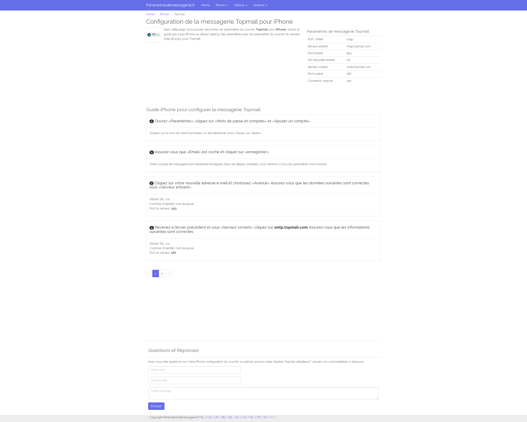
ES (265, 417)
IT (271, 417)
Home (205, 5)
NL (202, 417)
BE (223, 417)
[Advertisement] (223, 73)
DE (230, 417)
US (209, 417)
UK (216, 417)
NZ (252, 417)
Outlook (239, 5)
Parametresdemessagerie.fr (170, 5)
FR (259, 417)
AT (237, 417)
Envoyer (156, 406)
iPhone (221, 5)
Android (259, 5)
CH (244, 417)
